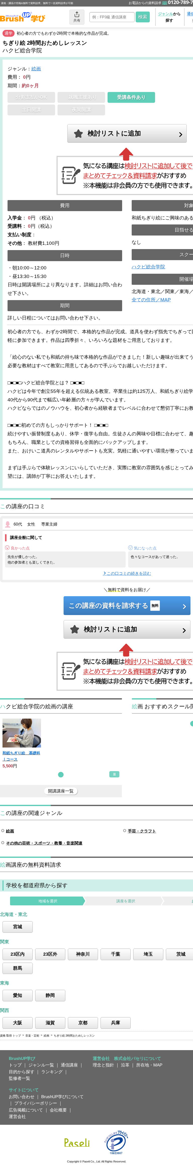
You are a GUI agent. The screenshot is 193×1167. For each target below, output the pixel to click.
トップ (15, 1065)
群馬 (17, 968)
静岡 (50, 995)
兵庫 (115, 1022)
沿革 (125, 1065)
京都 (82, 1022)
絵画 (36, 68)
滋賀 (50, 1022)
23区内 (18, 954)
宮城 (17, 926)
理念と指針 (103, 1065)
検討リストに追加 (114, 133)
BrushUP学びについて (62, 1096)
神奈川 (83, 954)
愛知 (17, 995)
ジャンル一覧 (41, 1065)
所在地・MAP (149, 1065)
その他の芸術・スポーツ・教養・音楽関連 (44, 843)
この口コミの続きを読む (129, 573)
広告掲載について (26, 1110)
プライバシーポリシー (35, 1103)
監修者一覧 (19, 1078)
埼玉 (148, 954)
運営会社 (17, 1116)
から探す (169, 17)
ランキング (52, 1071)
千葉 (115, 954)
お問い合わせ (21, 1096)
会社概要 (58, 1110)
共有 (76, 20)
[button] (61, 774)
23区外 (50, 954)
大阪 (17, 1022)
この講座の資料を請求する (114, 605)
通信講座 (69, 1065)
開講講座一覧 (61, 791)
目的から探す (21, 1071)
